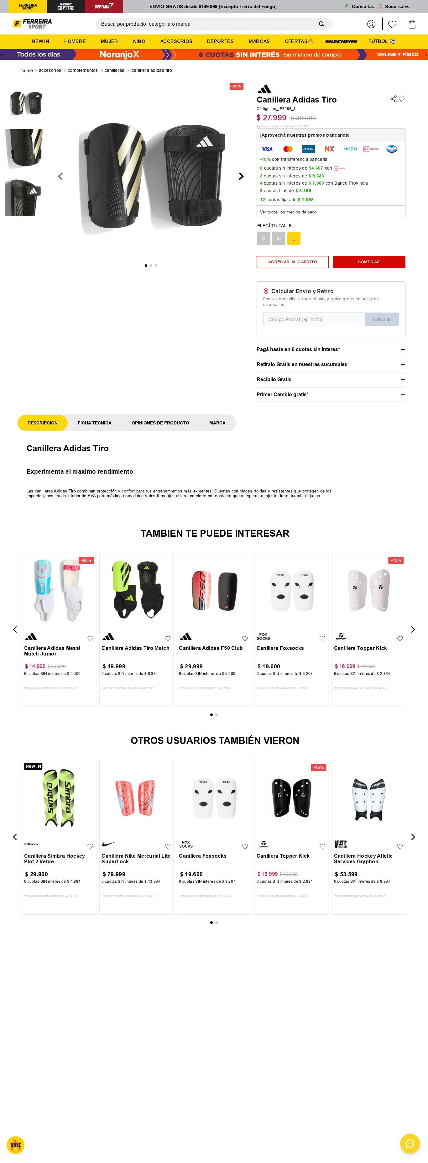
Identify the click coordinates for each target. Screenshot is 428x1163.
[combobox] (214, 24)
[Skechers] (341, 41)
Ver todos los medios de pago (288, 211)
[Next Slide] (426, 54)
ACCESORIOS (50, 70)
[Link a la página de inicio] (27, 71)
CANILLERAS (114, 70)
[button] (263, 238)
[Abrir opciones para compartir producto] (393, 99)
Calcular (382, 319)
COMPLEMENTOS (83, 70)
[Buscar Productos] (322, 23)
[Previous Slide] (1, 54)
